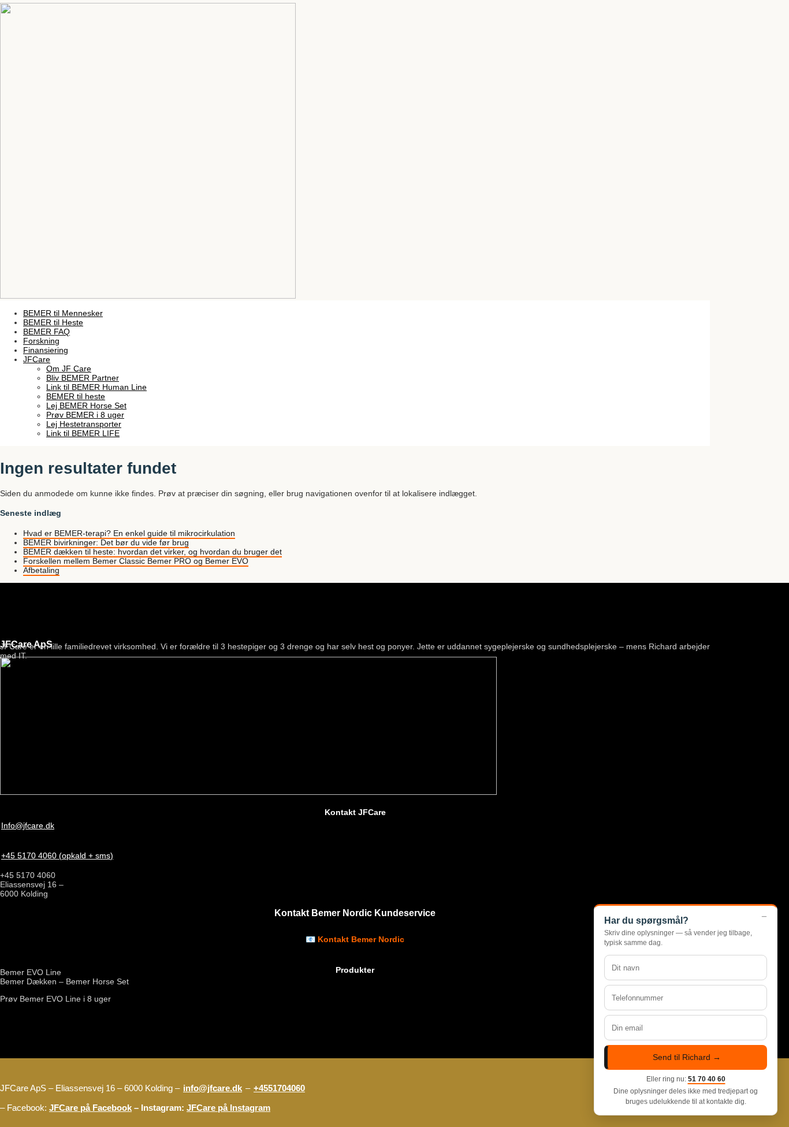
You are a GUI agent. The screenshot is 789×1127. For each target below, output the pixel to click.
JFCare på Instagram (228, 1108)
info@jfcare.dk (212, 1088)
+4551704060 (279, 1088)
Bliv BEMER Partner (82, 377)
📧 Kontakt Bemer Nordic (355, 939)
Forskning (41, 340)
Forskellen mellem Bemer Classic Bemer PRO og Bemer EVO (135, 561)
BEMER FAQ (46, 331)
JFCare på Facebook (90, 1108)
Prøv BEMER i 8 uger (85, 414)
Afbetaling (41, 570)
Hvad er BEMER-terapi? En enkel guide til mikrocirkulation (129, 533)
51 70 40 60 (706, 1079)
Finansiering (45, 350)
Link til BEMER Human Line (96, 387)
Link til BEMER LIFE (83, 433)
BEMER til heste (75, 396)
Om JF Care (68, 368)
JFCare (36, 359)
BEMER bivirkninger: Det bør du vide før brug (106, 542)
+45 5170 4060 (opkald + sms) (57, 855)
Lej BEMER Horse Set (86, 405)
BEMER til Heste (53, 322)
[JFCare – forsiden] (148, 295)
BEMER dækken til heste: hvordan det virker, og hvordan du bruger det (152, 551)
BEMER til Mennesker (63, 313)
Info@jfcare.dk (27, 825)
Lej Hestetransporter (83, 424)
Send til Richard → (687, 1057)
